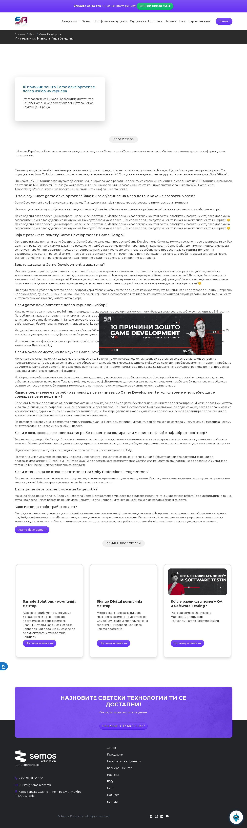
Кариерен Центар (119, 768)
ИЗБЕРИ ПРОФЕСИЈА (155, 6)
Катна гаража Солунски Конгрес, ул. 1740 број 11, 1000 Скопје (48, 793)
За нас (86, 21)
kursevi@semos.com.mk (34, 785)
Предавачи (115, 754)
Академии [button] (69, 21)
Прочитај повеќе (38, 643)
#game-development (32, 529)
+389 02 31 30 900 (30, 778)
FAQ (110, 781)
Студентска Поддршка (146, 21)
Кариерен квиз (199, 21)
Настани (171, 21)
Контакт (224, 21)
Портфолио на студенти (110, 21)
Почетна (20, 34)
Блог (182, 21)
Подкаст (113, 795)
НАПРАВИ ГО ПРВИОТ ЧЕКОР (123, 726)
